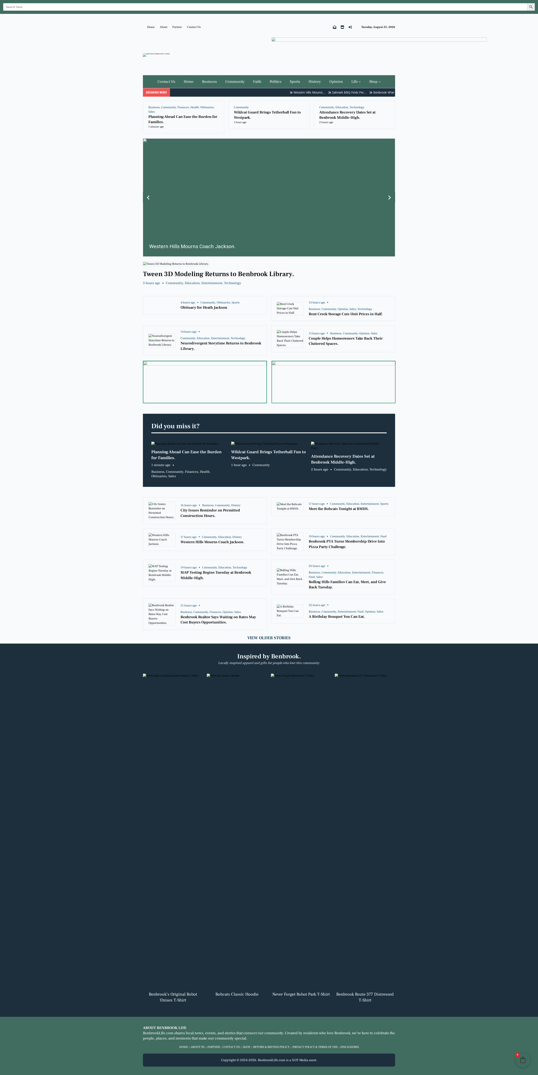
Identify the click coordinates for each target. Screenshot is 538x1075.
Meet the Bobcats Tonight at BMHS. (339, 508)
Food (383, 536)
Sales (151, 112)
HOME (183, 1047)
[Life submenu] (360, 81)
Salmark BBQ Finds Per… (332, 92)
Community (168, 107)
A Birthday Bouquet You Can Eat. (337, 616)
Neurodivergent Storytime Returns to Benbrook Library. (221, 346)
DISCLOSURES (349, 1047)
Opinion (343, 309)
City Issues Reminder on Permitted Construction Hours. (210, 513)
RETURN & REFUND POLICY (271, 1047)
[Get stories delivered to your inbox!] (334, 27)
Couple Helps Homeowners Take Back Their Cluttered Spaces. (346, 341)
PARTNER (213, 1047)
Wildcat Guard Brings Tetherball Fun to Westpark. (267, 115)
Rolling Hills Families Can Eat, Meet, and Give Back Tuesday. (347, 585)
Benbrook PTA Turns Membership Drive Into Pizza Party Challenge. (347, 544)
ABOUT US (197, 1047)
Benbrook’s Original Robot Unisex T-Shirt (173, 997)
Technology (357, 107)
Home (151, 27)
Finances (183, 107)
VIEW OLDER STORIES (269, 638)
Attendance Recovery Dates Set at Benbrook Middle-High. (347, 115)
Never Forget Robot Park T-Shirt (301, 994)
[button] (269, 197)
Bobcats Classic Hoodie (236, 994)
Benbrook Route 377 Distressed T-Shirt (365, 997)
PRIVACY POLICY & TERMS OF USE (315, 1047)
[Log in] (350, 27)
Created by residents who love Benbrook (317, 1033)
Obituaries (207, 107)
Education (341, 107)
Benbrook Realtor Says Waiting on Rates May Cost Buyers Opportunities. (218, 620)
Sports (236, 302)
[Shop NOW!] (342, 27)
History (236, 505)
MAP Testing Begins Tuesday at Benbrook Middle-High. (216, 575)
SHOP (246, 1047)
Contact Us (194, 27)
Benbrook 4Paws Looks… (374, 92)
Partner (177, 27)
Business (154, 107)
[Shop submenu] (379, 81)
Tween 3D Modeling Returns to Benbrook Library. (218, 274)
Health (194, 107)
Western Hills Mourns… (292, 92)
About (163, 27)
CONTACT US (231, 1047)
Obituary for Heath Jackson (204, 307)
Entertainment (211, 283)
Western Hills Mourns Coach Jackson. (212, 542)
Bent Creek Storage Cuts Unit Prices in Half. (346, 314)
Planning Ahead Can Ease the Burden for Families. (182, 119)
